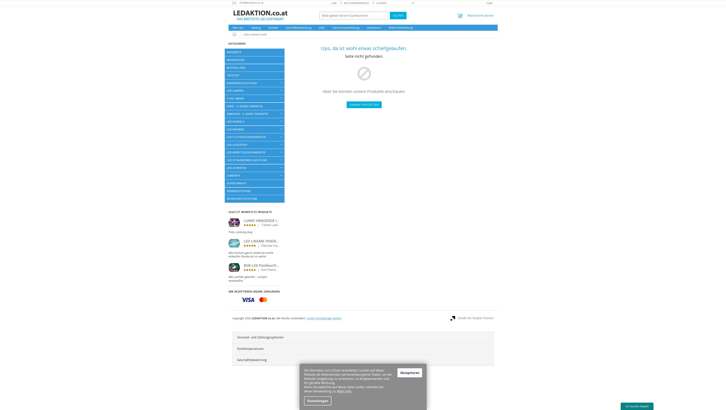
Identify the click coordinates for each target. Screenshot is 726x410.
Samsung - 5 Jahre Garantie (247, 113)
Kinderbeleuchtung (242, 83)
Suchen (398, 15)
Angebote (234, 52)
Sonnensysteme (239, 191)
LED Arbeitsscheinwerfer (246, 152)
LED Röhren (235, 129)
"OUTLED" (233, 75)
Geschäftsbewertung (252, 360)
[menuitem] (238, 28)
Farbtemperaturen (250, 349)
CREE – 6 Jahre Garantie (245, 106)
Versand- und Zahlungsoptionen (260, 337)
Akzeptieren (409, 373)
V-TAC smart (236, 98)
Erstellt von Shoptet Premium (476, 318)
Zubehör (233, 175)
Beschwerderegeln (356, 3)
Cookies (381, 3)
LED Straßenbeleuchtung (247, 160)
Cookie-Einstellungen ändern (324, 318)
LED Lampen (235, 90)
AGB (334, 3)
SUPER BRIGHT (237, 183)
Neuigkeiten (236, 60)
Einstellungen (317, 401)
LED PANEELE (236, 121)
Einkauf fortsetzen (364, 104)
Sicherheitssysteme (242, 198)
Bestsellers (236, 67)
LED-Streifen (236, 168)
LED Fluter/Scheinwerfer (246, 137)
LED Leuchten (237, 144)
